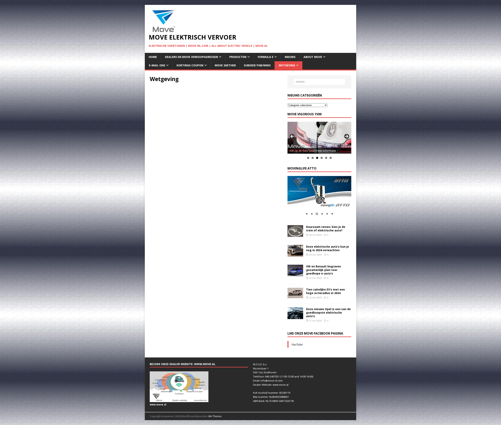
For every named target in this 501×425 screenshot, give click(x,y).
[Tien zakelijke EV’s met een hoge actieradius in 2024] (295, 296)
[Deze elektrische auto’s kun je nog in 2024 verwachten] (295, 254)
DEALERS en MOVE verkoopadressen (191, 57)
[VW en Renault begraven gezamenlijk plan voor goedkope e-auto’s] (295, 274)
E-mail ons (157, 65)
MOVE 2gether (225, 65)
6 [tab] (331, 158)
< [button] (292, 137)
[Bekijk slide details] (319, 138)
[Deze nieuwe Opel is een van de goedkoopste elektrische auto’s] (295, 317)
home (153, 57)
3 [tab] (317, 158)
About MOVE (313, 57)
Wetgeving (287, 65)
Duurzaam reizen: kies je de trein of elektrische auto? (325, 228)
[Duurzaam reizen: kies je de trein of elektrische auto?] (295, 234)
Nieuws (290, 57)
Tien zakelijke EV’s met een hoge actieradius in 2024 (325, 291)
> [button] (346, 137)
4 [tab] (322, 158)
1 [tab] (308, 158)
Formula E (265, 57)
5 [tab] (326, 158)
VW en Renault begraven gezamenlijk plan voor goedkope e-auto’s (323, 269)
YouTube (297, 344)
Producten (237, 57)
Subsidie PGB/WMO (257, 65)
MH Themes (215, 416)
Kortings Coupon (190, 65)
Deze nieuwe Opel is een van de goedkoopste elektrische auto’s (328, 312)
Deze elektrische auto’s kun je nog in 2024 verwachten (327, 248)
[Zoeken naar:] (319, 82)
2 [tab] (313, 158)
